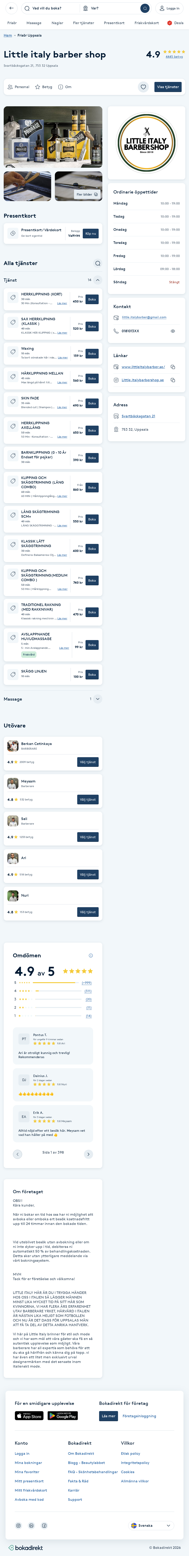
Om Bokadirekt (81, 1453)
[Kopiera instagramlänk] (173, 380)
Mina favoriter (27, 1472)
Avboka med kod (29, 1499)
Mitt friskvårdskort (31, 1490)
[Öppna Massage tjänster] (97, 699)
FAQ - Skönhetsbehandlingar (93, 1472)
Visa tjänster (168, 87)
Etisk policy (130, 1453)
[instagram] (18, 1525)
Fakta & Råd (78, 1481)
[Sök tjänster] (97, 263)
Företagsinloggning (139, 1416)
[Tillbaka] (12, 8)
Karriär (73, 1490)
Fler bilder (84, 194)
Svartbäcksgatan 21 (138, 416)
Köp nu (91, 233)
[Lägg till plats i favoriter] (143, 86)
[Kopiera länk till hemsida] (173, 367)
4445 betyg (174, 56)
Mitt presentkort (29, 1481)
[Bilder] (146, 143)
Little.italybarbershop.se (143, 380)
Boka (92, 299)
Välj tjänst (88, 762)
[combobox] (50, 8)
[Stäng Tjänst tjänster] (97, 280)
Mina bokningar (28, 1463)
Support (75, 1499)
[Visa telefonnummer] (173, 331)
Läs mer (62, 303)
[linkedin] (31, 1525)
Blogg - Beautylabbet (86, 1463)
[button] (53, 233)
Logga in (22, 1453)
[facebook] (44, 1525)
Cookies (127, 1472)
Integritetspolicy (135, 1463)
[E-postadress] (148, 317)
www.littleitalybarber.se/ (143, 367)
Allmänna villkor (135, 1481)
